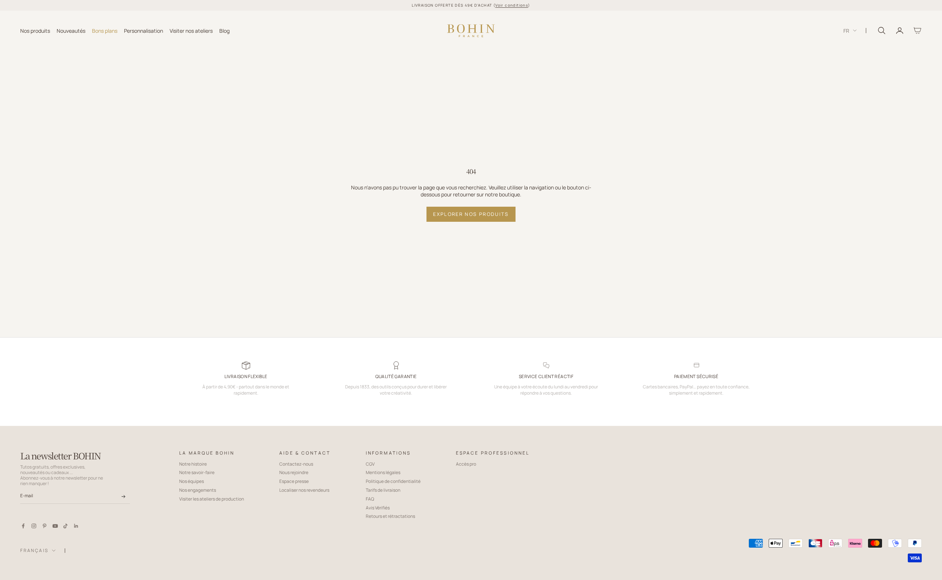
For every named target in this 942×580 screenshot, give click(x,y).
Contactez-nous (296, 464)
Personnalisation (143, 30)
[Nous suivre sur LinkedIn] (76, 526)
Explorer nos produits (471, 214)
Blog (224, 30)
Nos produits (35, 30)
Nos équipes (191, 481)
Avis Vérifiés (378, 508)
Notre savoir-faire (197, 472)
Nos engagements (197, 490)
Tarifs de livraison (383, 490)
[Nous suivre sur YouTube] (55, 526)
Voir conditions (511, 5)
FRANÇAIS (34, 550)
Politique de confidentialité (393, 481)
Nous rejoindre (293, 472)
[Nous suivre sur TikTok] (65, 526)
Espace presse (294, 481)
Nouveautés (71, 30)
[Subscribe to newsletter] (123, 496)
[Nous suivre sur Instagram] (34, 526)
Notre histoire (193, 464)
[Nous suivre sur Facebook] (23, 526)
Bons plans (104, 30)
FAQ (370, 499)
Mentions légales (383, 472)
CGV (370, 464)
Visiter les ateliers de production (211, 499)
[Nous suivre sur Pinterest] (44, 526)
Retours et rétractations (390, 516)
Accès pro (466, 464)
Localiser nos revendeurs (304, 490)
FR (846, 30)
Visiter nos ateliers (191, 30)
